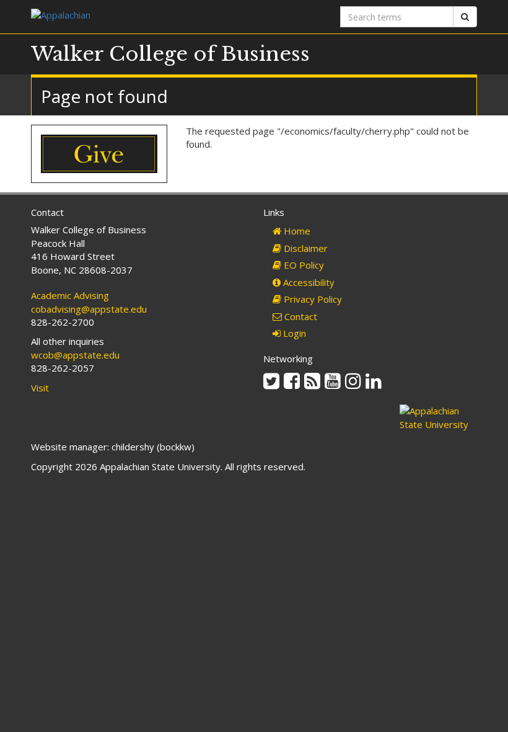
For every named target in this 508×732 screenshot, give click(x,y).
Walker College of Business (170, 54)
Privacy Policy (311, 299)
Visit (40, 388)
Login (293, 333)
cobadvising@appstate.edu (89, 309)
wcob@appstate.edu (75, 355)
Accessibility (308, 282)
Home (295, 231)
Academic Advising (70, 295)
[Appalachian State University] (138, 16)
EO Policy (302, 265)
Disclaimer (304, 248)
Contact (299, 316)
